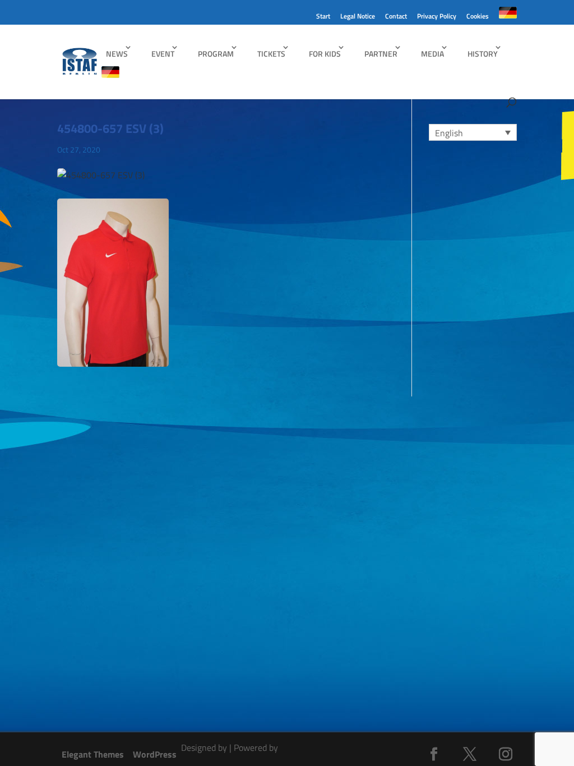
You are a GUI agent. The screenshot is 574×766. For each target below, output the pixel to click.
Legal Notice (357, 17)
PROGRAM (216, 53)
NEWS (117, 53)
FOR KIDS (325, 53)
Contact (396, 17)
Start (323, 17)
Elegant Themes (93, 754)
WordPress (155, 754)
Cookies (477, 17)
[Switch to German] (508, 16)
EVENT (162, 53)
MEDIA (432, 53)
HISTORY (482, 53)
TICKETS (271, 53)
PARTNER (380, 53)
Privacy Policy (436, 17)
